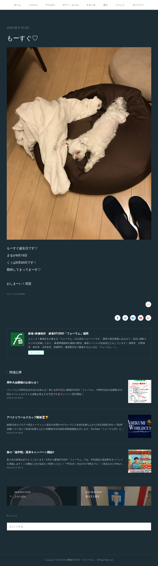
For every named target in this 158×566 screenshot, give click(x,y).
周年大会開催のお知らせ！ (23, 382)
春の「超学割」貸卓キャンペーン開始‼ (30, 452)
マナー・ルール (70, 4)
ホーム (17, 4)
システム (33, 4)
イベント (120, 4)
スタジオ (91, 4)
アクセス (50, 4)
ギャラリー (138, 4)
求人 (105, 4)
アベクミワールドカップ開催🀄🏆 (27, 417)
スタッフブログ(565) (16, 294)
